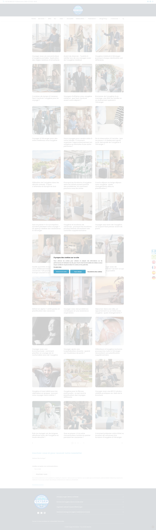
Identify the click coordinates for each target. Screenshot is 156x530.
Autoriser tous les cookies (61, 271)
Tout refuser (78, 271)
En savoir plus (57, 267)
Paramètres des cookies (95, 271)
